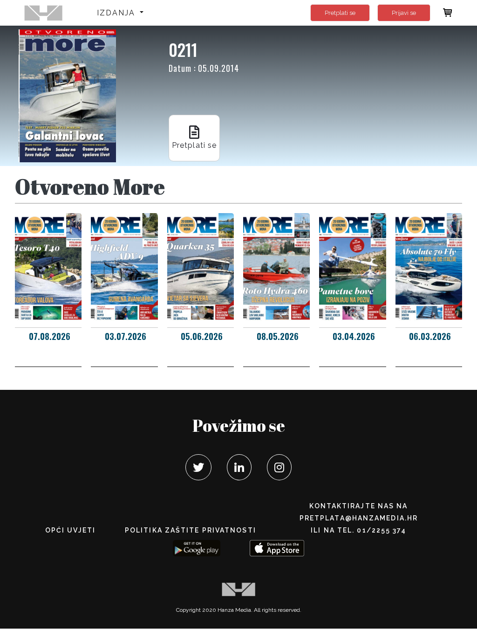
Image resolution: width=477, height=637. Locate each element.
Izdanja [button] (117, 12)
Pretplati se (340, 12)
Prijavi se (404, 12)
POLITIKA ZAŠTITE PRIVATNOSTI (190, 530)
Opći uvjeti (70, 530)
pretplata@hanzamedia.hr (359, 518)
